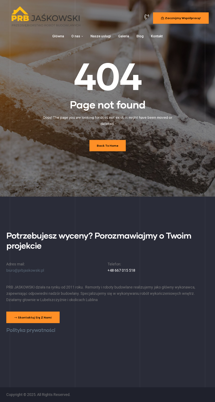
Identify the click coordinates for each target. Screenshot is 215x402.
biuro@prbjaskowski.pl (25, 270)
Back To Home (107, 145)
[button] (181, 18)
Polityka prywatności (30, 330)
